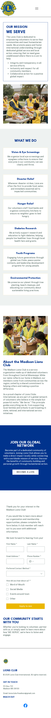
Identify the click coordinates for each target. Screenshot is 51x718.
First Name (11, 544)
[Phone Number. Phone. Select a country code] (31, 561)
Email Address (12, 556)
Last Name (32, 544)
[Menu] (36, 8)
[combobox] (25, 573)
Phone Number (34, 556)
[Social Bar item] (25, 706)
